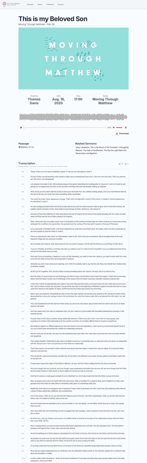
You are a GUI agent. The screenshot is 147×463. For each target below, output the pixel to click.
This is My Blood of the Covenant (103, 147)
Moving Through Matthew (105, 101)
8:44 (22, 418)
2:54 (22, 249)
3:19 (22, 264)
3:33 (22, 271)
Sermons (30, 4)
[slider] (65, 128)
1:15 (22, 206)
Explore (60, 4)
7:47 (22, 388)
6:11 (22, 341)
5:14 (22, 311)
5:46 (22, 326)
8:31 (22, 411)
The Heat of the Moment (93, 150)
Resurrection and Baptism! (86, 153)
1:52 (22, 221)
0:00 (22, 171)
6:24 (22, 348)
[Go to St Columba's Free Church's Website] (11, 4)
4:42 (22, 294)
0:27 (22, 184)
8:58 (22, 426)
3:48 (22, 276)
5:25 (22, 318)
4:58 (22, 304)
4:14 (22, 284)
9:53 (22, 451)
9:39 (22, 446)
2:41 (22, 244)
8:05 (22, 396)
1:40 (22, 214)
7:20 (22, 376)
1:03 (22, 199)
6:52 (22, 363)
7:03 (22, 368)
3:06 (22, 256)
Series (40, 4)
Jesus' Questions (82, 147)
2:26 (22, 236)
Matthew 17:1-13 (27, 147)
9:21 (22, 438)
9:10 (22, 433)
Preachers (50, 4)
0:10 (22, 177)
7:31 (22, 381)
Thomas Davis (34, 101)
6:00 (22, 333)
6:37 (22, 356)
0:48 (22, 191)
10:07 (23, 458)
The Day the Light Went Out (115, 150)
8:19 (22, 403)
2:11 (22, 229)
